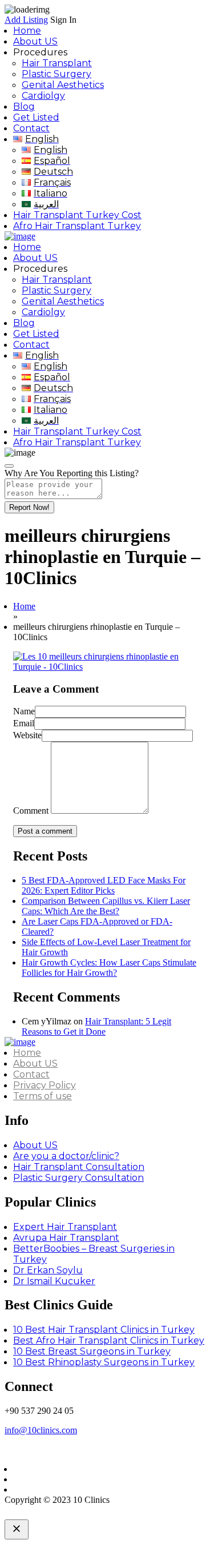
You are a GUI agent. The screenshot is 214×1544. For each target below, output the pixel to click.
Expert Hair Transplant (65, 1226)
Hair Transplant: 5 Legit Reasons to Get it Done (96, 1026)
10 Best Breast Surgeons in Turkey (92, 1351)
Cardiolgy (43, 95)
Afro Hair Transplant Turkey (77, 225)
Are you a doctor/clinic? (66, 1156)
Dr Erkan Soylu (48, 1270)
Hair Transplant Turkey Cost (77, 215)
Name (24, 711)
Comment (31, 810)
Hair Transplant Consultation (78, 1166)
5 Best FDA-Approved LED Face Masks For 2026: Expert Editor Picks (103, 885)
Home (27, 30)
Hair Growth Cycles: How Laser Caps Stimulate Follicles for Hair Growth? (109, 968)
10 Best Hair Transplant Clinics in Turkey (104, 1329)
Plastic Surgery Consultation (78, 1177)
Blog (24, 106)
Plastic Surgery (56, 74)
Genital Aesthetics (63, 84)
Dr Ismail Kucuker (54, 1281)
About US (35, 41)
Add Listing (26, 20)
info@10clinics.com (41, 1430)
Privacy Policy (44, 1085)
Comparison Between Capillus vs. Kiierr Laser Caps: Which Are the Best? (106, 906)
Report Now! (29, 507)
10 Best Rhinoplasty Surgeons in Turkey (104, 1362)
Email (23, 723)
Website (27, 735)
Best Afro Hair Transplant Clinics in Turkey (108, 1340)
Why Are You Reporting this (72, 473)
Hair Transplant (57, 63)
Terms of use (42, 1096)
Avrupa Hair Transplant (66, 1237)
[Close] (9, 466)
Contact (31, 128)
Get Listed (36, 117)
